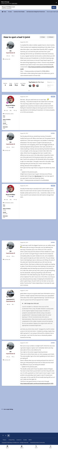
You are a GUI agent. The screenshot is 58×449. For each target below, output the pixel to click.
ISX (10, 51)
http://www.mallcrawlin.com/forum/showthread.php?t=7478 (36, 383)
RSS (31, 439)
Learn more (3, 2)
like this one (38, 176)
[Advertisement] (29, 23)
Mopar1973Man (10, 105)
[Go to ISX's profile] (10, 45)
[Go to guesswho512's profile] (37, 85)
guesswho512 (10, 299)
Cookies (25, 439)
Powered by (37, 442)
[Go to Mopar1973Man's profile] (33, 85)
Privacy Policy (12, 439)
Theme (4, 439)
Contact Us (18, 439)
